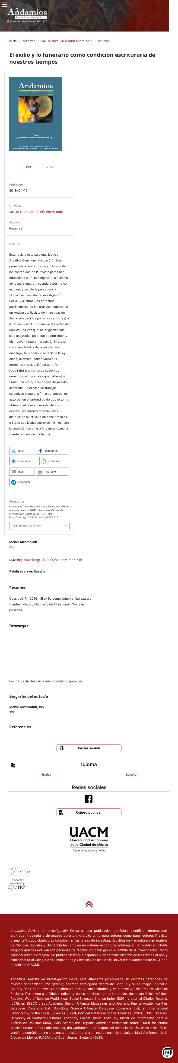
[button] (22, 451)
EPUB (49, 167)
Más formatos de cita (27, 526)
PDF (29, 167)
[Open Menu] (4, 4)
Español (131, 774)
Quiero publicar (89, 812)
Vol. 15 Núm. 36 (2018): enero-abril (66, 41)
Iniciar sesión (89, 748)
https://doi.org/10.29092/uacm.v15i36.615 (49, 560)
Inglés (46, 774)
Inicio (13, 41)
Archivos (29, 41)
